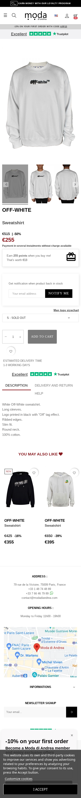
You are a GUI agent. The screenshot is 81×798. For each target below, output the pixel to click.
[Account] (67, 15)
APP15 (63, 26)
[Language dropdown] (58, 15)
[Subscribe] (71, 712)
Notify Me (58, 293)
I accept (40, 789)
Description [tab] (16, 385)
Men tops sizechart (66, 310)
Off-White (16, 210)
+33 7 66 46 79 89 (37, 593)
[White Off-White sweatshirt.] (15, 184)
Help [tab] (39, 393)
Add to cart (42, 336)
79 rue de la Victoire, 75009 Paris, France (40, 584)
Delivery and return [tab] (54, 385)
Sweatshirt (12, 525)
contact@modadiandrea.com (39, 597)
